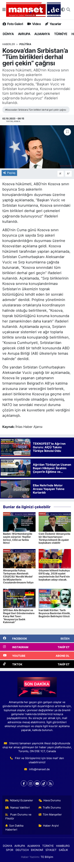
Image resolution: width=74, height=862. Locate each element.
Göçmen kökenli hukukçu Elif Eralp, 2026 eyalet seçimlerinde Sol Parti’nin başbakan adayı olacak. (54, 575)
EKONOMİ (37, 850)
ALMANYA (42, 34)
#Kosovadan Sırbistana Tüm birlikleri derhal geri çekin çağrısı (35, 109)
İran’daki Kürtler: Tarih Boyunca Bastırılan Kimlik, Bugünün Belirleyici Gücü (55, 613)
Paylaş (11, 172)
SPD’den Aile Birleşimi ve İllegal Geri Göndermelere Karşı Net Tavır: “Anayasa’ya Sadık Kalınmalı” (18, 616)
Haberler (8, 44)
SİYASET (51, 850)
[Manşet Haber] (33, 10)
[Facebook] (24, 783)
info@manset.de (39, 769)
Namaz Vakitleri (20, 807)
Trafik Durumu (52, 807)
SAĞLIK (63, 850)
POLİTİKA (25, 44)
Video (36, 24)
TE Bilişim (47, 857)
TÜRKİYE (60, 34)
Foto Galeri (15, 24)
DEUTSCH (22, 850)
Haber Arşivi (51, 825)
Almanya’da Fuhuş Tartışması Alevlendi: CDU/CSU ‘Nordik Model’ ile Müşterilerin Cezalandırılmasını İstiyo (18, 576)
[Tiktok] (44, 783)
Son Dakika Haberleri (14, 827)
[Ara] (68, 9)
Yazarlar (55, 24)
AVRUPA (24, 34)
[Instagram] (30, 783)
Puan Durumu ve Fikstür (18, 816)
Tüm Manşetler (52, 814)
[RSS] (50, 783)
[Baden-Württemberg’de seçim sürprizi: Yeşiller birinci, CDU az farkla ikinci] (19, 521)
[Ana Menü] (4, 9)
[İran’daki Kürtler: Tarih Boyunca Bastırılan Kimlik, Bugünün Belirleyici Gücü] (55, 598)
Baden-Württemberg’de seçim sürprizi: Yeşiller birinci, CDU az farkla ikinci (17, 538)
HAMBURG (63, 846)
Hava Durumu (52, 800)
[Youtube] (37, 783)
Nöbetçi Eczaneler (21, 800)
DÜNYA (8, 34)
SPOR (9, 850)
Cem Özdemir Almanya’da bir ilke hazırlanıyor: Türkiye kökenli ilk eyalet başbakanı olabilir (54, 538)
